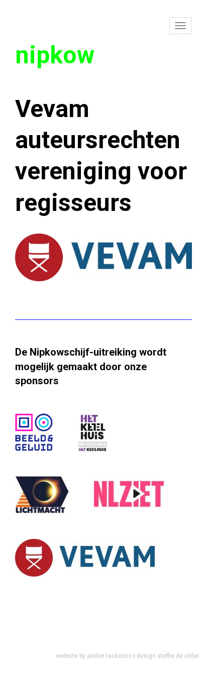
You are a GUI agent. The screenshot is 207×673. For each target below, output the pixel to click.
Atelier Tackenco (109, 655)
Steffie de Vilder (178, 655)
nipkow (55, 55)
